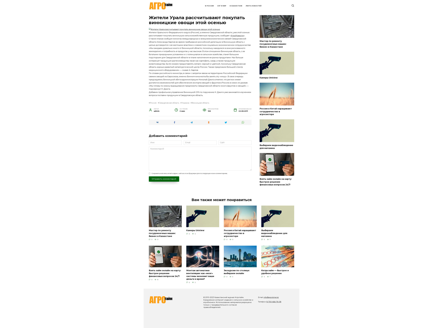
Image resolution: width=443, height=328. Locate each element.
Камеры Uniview (269, 77)
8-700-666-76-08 (273, 302)
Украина (185, 103)
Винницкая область (200, 103)
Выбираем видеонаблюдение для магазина (274, 233)
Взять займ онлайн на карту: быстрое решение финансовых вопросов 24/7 (276, 182)
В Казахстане (236, 6)
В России (209, 6)
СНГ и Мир (221, 6)
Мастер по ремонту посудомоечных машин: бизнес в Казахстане (273, 44)
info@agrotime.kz (271, 297)
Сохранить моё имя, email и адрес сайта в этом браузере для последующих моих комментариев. (189, 173)
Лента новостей (253, 6)
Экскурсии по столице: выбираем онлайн (237, 272)
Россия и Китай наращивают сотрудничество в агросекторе (276, 111)
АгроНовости (237, 36)
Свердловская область (169, 103)
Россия (153, 103)
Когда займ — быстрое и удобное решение (275, 272)
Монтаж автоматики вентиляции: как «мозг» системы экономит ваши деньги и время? (200, 274)
